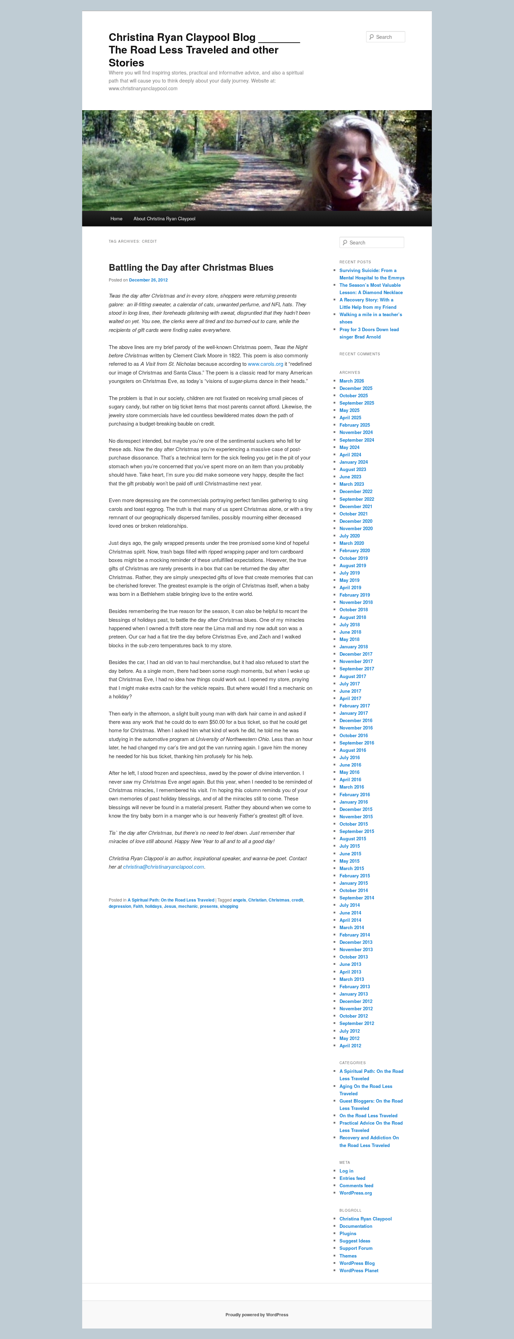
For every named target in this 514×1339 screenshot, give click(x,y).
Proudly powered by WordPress (257, 1314)
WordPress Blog (357, 1263)
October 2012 (354, 1015)
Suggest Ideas (355, 1240)
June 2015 (350, 853)
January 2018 (354, 646)
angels (239, 900)
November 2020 (356, 528)
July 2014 (350, 905)
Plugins (348, 1233)
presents (209, 906)
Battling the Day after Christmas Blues (191, 267)
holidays (153, 906)
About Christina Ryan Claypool (164, 218)
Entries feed (352, 1178)
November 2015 (356, 816)
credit (297, 900)
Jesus (170, 906)
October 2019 (354, 558)
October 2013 (354, 956)
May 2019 (349, 580)
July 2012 (350, 1030)
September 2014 (357, 897)
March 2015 (352, 868)
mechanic (188, 906)
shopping (229, 906)
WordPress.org (356, 1192)
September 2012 (357, 1023)
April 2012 (350, 1045)
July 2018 (350, 624)
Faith (138, 906)
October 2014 (354, 890)
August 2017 (353, 676)
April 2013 (350, 971)
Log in (347, 1170)
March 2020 (352, 543)
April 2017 (350, 698)
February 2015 (355, 875)
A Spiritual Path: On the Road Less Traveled (171, 900)
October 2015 (354, 823)
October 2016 (354, 735)
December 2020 (356, 521)
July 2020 (350, 535)
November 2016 (356, 727)
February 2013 (355, 986)
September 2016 (357, 742)
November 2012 (356, 1008)
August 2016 (353, 750)
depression (120, 906)
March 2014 (352, 927)
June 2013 (350, 964)
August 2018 (353, 617)
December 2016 (356, 720)
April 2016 (350, 779)
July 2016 (350, 757)
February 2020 (355, 550)
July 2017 (350, 683)
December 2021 (356, 506)
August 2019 (353, 565)
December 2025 (356, 388)
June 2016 (350, 764)
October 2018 (354, 609)
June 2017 (350, 691)
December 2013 (356, 942)
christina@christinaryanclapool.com (163, 866)
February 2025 (355, 424)
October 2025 (354, 395)
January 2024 (354, 461)
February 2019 (355, 594)
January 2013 (354, 993)
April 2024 (350, 454)
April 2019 (350, 587)
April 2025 (350, 417)
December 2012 (356, 1001)
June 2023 (350, 476)
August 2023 (353, 469)
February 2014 (355, 934)
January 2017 (354, 713)
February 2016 (355, 794)
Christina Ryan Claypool (366, 1218)
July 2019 (350, 572)
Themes (348, 1255)
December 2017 (356, 653)
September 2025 (357, 402)
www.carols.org (265, 363)
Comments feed (356, 1185)
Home (116, 218)
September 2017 (357, 668)
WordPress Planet (359, 1270)
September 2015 (357, 831)
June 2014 (350, 912)
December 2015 (356, 809)
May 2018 (349, 639)
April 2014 (350, 920)
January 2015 (354, 882)
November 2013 (356, 949)
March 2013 (352, 979)
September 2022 (357, 499)
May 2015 (349, 860)
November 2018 (356, 602)
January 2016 (354, 801)
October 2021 (354, 513)
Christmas (279, 900)
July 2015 (350, 845)
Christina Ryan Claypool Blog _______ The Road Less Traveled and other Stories (204, 49)
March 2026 (352, 380)
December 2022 (356, 491)
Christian (257, 900)
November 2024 (356, 432)
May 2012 (349, 1038)
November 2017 (356, 661)
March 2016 (352, 786)
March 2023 (352, 483)
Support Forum (356, 1248)
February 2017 (355, 705)
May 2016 (349, 772)
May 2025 (349, 410)
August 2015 (353, 838)
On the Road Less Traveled (369, 1115)
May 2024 (349, 447)
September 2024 (357, 439)
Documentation (356, 1226)
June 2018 (350, 631)
